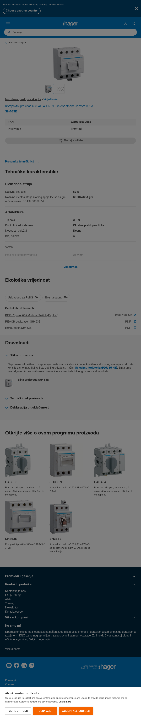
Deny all (45, 711)
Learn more (65, 702)
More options (18, 711)
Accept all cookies (76, 711)
